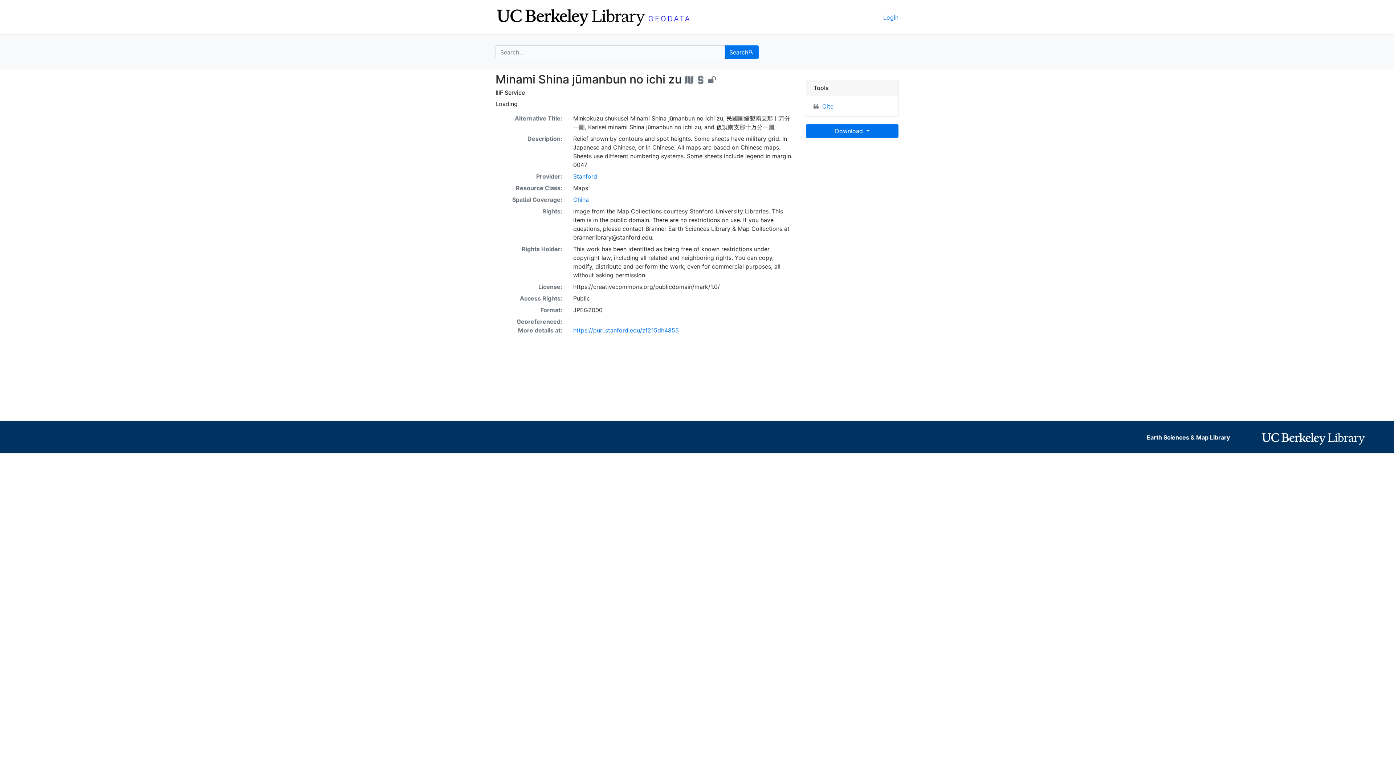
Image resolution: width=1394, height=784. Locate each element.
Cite (827, 106)
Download (850, 131)
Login (890, 17)
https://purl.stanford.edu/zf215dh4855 (626, 330)
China (581, 199)
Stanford (585, 176)
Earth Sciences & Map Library (1188, 437)
